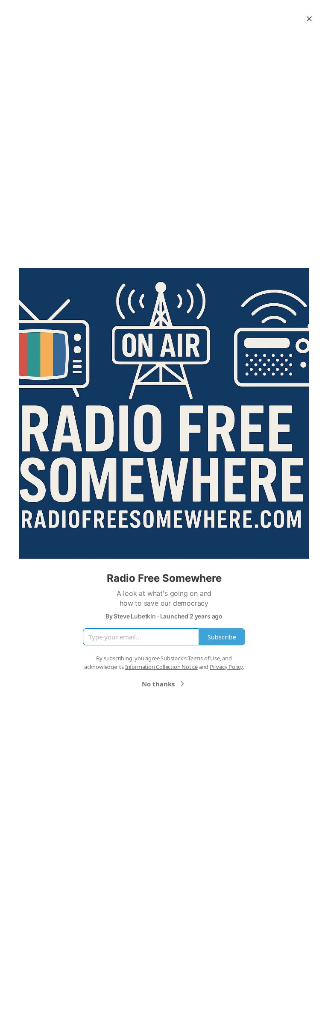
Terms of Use (204, 658)
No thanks (158, 684)
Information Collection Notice (161, 667)
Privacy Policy (226, 667)
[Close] (309, 18)
